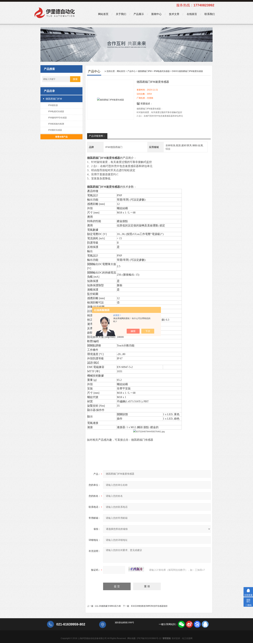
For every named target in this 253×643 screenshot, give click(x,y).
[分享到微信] (181, 624)
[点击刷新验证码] (136, 569)
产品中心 (131, 71)
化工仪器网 (187, 638)
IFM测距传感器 (55, 130)
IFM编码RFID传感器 (57, 117)
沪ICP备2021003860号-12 (149, 638)
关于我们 (121, 14)
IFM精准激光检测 (56, 124)
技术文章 (174, 14)
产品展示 (139, 14)
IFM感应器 (53, 105)
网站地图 (131, 638)
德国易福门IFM (54, 98)
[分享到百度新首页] (197, 624)
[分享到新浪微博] (189, 624)
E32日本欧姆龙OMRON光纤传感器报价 (149, 606)
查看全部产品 (61, 137)
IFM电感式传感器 (56, 111)
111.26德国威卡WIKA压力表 (108, 606)
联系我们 (209, 14)
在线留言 (192, 14)
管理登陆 (166, 638)
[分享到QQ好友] (205, 624)
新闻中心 (156, 14)
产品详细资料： (97, 136)
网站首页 (103, 14)
